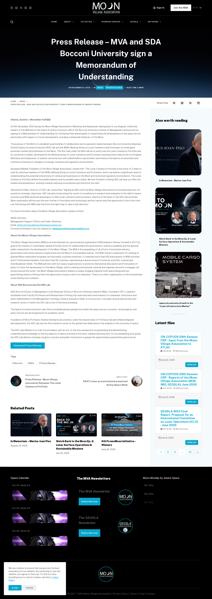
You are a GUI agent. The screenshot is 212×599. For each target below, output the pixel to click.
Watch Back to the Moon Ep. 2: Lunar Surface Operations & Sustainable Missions (75, 445)
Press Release (47, 363)
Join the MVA (181, 7)
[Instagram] (30, 8)
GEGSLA (134, 22)
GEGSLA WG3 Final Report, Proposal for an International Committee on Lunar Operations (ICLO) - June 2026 (179, 418)
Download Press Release (28, 345)
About (67, 22)
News (100, 88)
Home (54, 22)
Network (153, 22)
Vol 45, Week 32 (21, 531)
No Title (148, 485)
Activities (86, 22)
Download (191, 365)
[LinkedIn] (12, 8)
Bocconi (17, 363)
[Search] (12, 22)
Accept (15, 588)
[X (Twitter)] (26, 8)
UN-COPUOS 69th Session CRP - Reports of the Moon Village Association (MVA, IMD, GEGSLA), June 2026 (179, 379)
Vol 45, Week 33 (21, 508)
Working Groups (111, 22)
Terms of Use (137, 593)
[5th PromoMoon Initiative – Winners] (121, 424)
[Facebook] (21, 8)
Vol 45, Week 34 (21, 485)
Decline (29, 588)
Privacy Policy (120, 593)
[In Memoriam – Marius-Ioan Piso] (31, 424)
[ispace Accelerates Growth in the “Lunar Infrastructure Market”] (178, 275)
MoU (31, 363)
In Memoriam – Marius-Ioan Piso (31, 441)
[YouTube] (16, 8)
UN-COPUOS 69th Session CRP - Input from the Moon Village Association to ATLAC (179, 342)
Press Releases (114, 88)
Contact (151, 593)
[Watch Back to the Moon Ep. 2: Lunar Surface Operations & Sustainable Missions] (76, 424)
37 (190, 452)
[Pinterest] (190, 103)
